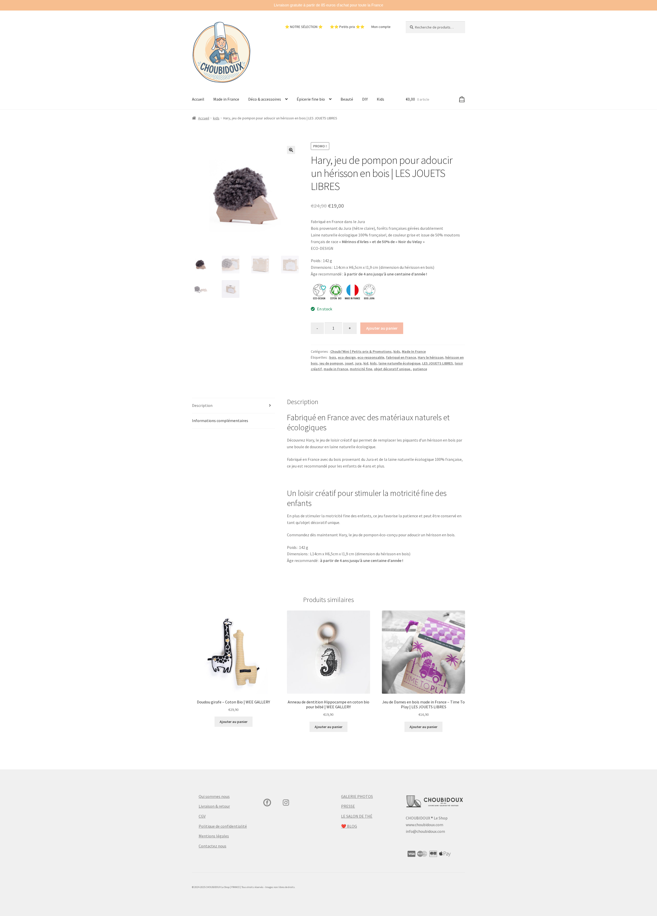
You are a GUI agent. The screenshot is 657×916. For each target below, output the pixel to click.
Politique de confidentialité (223, 826)
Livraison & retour (214, 806)
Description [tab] (202, 405)
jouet (349, 363)
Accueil (198, 99)
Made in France (226, 99)
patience (420, 369)
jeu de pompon (331, 363)
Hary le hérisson (430, 357)
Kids (380, 99)
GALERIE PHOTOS (357, 796)
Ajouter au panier (382, 328)
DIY (365, 99)
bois (332, 357)
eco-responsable (371, 357)
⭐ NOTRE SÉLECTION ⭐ (304, 26)
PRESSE (348, 806)
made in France (336, 369)
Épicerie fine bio (311, 99)
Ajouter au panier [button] (233, 721)
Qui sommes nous (214, 796)
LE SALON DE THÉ (356, 816)
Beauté (347, 99)
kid (365, 363)
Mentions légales (214, 835)
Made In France (414, 351)
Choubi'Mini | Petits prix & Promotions (361, 351)
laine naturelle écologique (399, 363)
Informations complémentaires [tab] (220, 420)
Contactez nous (212, 845)
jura (358, 363)
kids (216, 118)
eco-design (347, 357)
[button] (291, 150)
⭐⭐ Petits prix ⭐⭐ (347, 26)
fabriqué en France (401, 357)
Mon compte (381, 26)
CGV (202, 816)
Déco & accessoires (264, 99)
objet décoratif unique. (392, 369)
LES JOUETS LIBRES (437, 363)
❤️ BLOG (349, 826)
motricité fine (361, 369)
